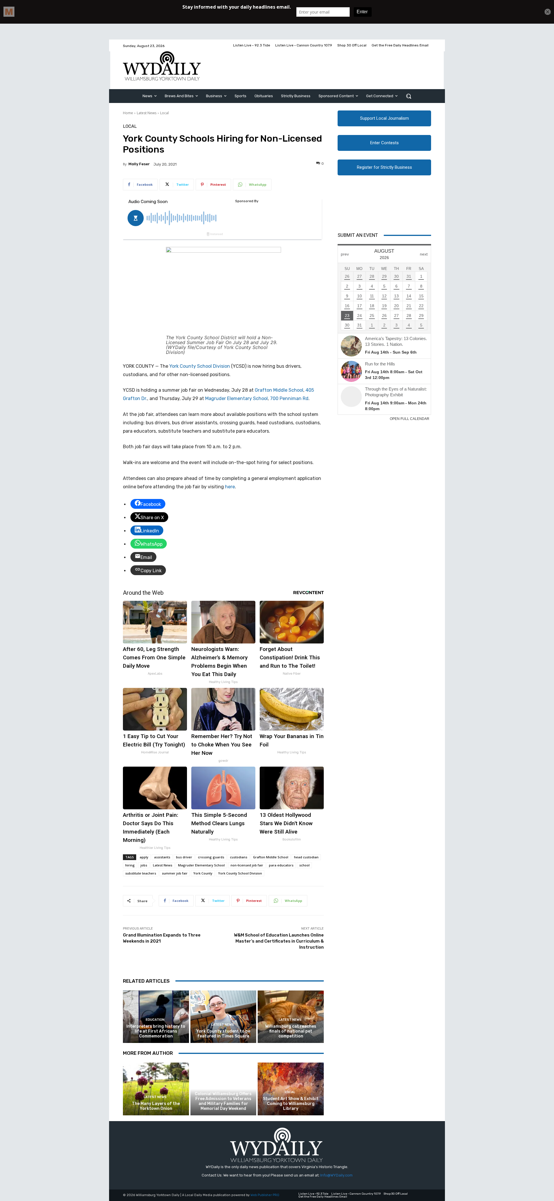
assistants (162, 857)
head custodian (306, 857)
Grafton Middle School (270, 857)
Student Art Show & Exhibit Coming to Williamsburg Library (291, 1103)
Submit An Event (358, 235)
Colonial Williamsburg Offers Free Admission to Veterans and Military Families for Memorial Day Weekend (223, 1101)
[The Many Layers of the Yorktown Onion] (156, 1089)
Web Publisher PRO (264, 1195)
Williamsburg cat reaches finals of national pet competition (290, 1031)
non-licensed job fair (247, 865)
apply (144, 857)
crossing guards (211, 857)
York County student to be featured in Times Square (223, 1034)
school (304, 865)
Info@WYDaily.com (336, 1175)
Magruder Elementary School (201, 865)
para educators (281, 865)
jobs (144, 865)
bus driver (184, 857)
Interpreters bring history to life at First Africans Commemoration (155, 1031)
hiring (130, 865)
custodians (238, 857)
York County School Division (199, 366)
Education (155, 1019)
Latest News (146, 112)
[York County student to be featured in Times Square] (223, 1016)
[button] (408, 96)
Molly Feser (139, 164)
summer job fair (175, 873)
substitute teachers (140, 873)
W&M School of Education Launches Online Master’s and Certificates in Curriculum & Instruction (279, 941)
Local (164, 112)
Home (128, 112)
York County (202, 873)
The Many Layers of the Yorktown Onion (156, 1106)
